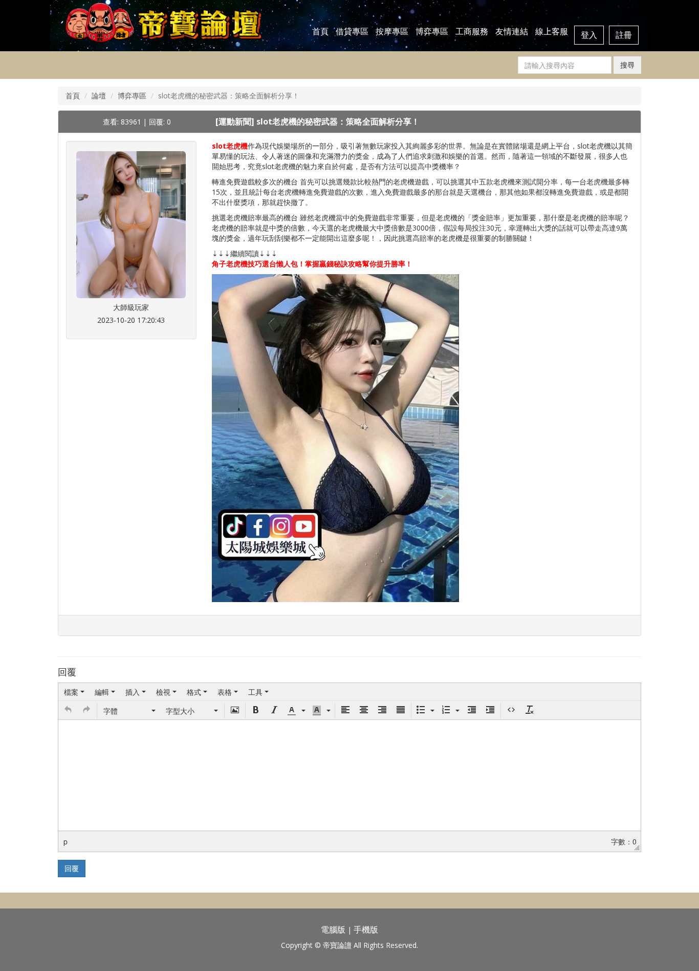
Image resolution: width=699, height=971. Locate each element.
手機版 (366, 929)
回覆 (71, 868)
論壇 (99, 95)
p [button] (65, 841)
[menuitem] (74, 691)
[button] (68, 710)
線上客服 (551, 31)
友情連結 (511, 31)
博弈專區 (432, 31)
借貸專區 (352, 31)
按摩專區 (392, 31)
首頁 (320, 31)
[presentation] (74, 692)
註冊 (624, 34)
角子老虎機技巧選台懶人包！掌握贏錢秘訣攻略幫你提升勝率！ (312, 263)
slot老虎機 (230, 146)
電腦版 (333, 929)
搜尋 (627, 65)
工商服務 (471, 31)
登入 (589, 34)
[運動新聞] (235, 121)
